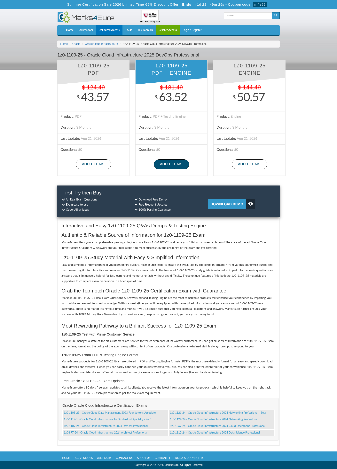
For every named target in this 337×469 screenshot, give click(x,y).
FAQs (128, 30)
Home (70, 30)
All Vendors (86, 30)
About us (143, 458)
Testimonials (145, 30)
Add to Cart (93, 164)
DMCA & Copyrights (189, 458)
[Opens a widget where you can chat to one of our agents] (310, 447)
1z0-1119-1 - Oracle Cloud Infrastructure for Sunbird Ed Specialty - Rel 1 (108, 419)
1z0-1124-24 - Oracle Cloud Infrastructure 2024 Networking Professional (214, 419)
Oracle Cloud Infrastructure (101, 44)
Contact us (124, 458)
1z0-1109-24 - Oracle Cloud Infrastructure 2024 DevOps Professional (106, 426)
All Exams (104, 458)
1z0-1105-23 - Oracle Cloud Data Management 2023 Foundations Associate (110, 413)
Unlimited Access (109, 30)
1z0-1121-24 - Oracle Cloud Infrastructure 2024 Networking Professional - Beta (218, 413)
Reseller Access (168, 30)
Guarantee (163, 458)
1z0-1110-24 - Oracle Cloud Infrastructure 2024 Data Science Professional (215, 432)
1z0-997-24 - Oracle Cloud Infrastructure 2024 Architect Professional (105, 432)
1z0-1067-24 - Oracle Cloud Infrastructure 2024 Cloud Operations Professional (217, 426)
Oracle (76, 44)
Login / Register (192, 30)
